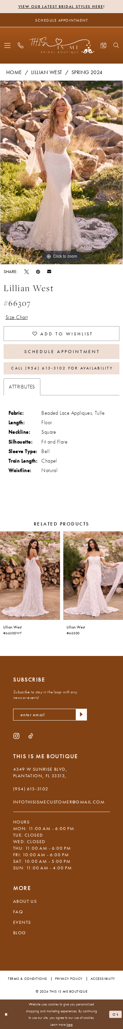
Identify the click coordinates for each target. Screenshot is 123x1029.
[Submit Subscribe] (81, 715)
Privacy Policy (69, 978)
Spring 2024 (87, 72)
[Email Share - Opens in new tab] (49, 271)
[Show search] (116, 45)
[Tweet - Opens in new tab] (26, 271)
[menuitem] (7, 45)
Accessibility (103, 978)
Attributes (22, 386)
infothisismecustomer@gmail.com (59, 802)
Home (14, 72)
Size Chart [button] (17, 317)
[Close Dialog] (6, 1014)
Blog (19, 933)
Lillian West (46, 72)
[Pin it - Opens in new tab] (38, 271)
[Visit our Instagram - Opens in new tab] (16, 735)
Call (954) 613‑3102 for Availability (62, 368)
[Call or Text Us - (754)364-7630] (20, 45)
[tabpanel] (61, 172)
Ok (116, 1014)
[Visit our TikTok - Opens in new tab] (30, 735)
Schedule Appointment (62, 351)
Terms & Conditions (27, 978)
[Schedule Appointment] (103, 45)
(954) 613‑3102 (31, 789)
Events (22, 922)
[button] (7, 45)
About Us (25, 901)
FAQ (18, 912)
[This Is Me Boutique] (61, 45)
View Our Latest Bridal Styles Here (60, 6)
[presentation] (30, 575)
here (69, 1024)
